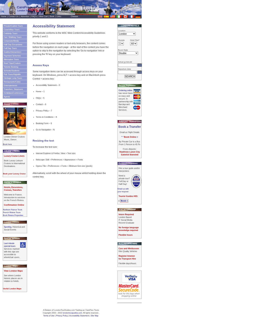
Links (58, 16)
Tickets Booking (11, 67)
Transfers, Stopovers (13, 89)
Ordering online (125, 90)
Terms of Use (48, 316)
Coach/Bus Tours (12, 29)
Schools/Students (12, 70)
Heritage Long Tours (13, 78)
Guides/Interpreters (12, 52)
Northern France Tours (12, 210)
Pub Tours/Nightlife (12, 74)
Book (52, 16)
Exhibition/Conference (13, 93)
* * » (129, 137)
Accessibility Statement (79, 316)
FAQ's (34, 16)
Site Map (94, 316)
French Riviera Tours (12, 212)
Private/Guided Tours (13, 26)
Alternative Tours (11, 59)
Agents (7, 97)
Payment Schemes (12, 56)
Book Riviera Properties (13, 215)
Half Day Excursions (13, 44)
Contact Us (13, 16)
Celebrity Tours (11, 33)
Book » (124, 201)
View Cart (43, 16)
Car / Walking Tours (13, 37)
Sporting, (8, 227)
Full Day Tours (10, 48)
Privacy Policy (62, 316)
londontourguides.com (72, 313)
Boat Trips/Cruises (12, 63)
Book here (7, 144)
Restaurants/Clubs (12, 82)
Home (3, 16)
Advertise (25, 16)
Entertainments (10, 85)
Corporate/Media (11, 41)
